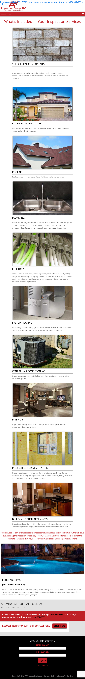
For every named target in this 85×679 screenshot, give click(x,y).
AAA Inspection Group (33, 676)
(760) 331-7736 (19, 2)
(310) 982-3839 (75, 2)
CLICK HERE (59, 625)
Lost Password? (42, 665)
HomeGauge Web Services (63, 676)
